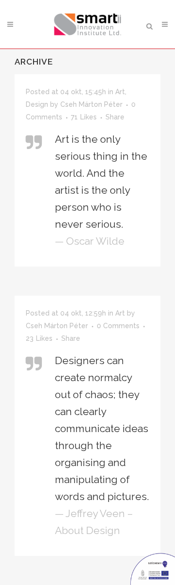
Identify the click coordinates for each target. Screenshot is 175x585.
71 (84, 117)
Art (120, 92)
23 (39, 338)
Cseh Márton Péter (91, 104)
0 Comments (118, 326)
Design (37, 104)
